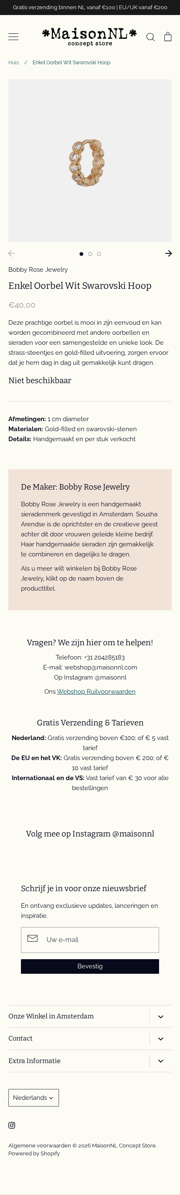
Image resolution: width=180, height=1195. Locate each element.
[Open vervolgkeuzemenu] (160, 1016)
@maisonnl (133, 834)
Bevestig (90, 966)
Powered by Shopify (34, 1153)
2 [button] (90, 254)
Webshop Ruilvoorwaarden (96, 691)
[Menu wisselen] (13, 36)
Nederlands (30, 1098)
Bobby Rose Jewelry (38, 269)
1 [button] (81, 254)
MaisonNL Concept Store (124, 1145)
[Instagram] (11, 1125)
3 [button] (99, 254)
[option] (90, 160)
